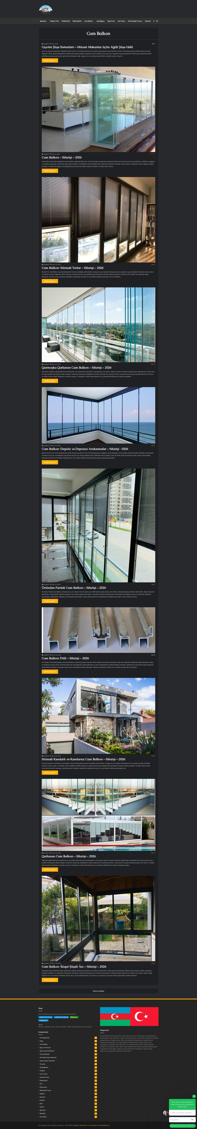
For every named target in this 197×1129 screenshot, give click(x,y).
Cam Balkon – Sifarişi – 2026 (62, 157)
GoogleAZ (46, 44)
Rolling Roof (77, 21)
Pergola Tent (54, 21)
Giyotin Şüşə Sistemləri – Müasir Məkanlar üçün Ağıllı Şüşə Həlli (87, 47)
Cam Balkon (88, 21)
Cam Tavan (121, 21)
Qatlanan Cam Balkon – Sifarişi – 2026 (69, 856)
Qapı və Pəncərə (45, 1047)
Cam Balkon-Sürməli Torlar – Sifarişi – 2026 (73, 268)
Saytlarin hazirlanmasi (80, 1125)
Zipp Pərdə (111, 21)
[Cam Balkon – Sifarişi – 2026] (98, 109)
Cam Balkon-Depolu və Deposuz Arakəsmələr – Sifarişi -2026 (85, 449)
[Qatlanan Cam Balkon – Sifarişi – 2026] (98, 815)
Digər (41, 1041)
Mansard (42, 1110)
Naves (42, 1107)
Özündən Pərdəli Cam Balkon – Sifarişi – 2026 (74, 588)
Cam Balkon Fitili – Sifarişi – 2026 (65, 658)
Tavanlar (42, 1064)
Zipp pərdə (43, 1087)
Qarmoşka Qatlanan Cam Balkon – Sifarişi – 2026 (76, 367)
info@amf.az (43, 1020)
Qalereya (43, 21)
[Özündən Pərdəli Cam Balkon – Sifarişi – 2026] (98, 525)
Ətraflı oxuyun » (50, 60)
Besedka (42, 1113)
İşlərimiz (148, 21)
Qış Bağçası (101, 21)
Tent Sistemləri (45, 1054)
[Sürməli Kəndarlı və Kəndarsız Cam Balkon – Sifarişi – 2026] (98, 716)
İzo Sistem (43, 1117)
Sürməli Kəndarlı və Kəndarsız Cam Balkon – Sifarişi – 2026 (83, 759)
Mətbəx (42, 1094)
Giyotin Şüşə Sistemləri (47, 1061)
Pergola (42, 1070)
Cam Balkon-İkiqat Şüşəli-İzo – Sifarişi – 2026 (74, 967)
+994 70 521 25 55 (46, 1017)
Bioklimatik (66, 21)
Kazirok (42, 1100)
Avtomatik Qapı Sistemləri (48, 1057)
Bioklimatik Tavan (45, 1090)
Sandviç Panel (44, 1077)
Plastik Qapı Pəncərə (135, 21)
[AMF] (45, 10)
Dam (41, 1103)
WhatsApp (74, 1017)
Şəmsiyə (42, 1097)
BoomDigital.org (104, 1125)
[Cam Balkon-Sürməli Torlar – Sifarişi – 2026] (98, 219)
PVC (41, 1084)
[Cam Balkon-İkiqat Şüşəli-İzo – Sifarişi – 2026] (98, 918)
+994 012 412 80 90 (61, 1017)
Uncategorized (44, 1038)
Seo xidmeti (93, 1125)
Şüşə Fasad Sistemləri (47, 1051)
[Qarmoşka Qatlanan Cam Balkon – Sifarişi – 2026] (98, 324)
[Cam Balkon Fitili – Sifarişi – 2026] (98, 630)
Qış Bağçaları (44, 1067)
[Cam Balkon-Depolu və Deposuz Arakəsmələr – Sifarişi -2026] (98, 415)
